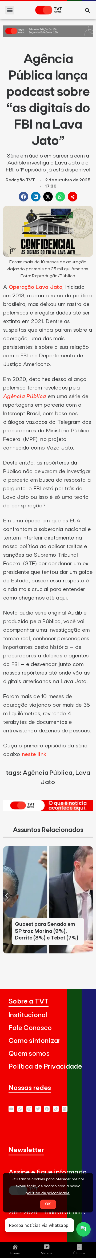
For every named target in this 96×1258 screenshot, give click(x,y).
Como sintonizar (35, 1041)
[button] (9, 10)
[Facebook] (47, 1109)
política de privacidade (48, 1193)
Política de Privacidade (45, 1066)
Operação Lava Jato (35, 287)
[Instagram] (29, 1109)
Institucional (28, 1015)
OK (48, 1204)
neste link (34, 754)
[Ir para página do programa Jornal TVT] (48, 35)
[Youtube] (11, 1109)
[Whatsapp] (20, 1109)
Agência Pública (24, 396)
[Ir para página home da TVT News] (48, 809)
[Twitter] (38, 1109)
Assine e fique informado (48, 1172)
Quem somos (29, 1053)
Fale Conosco (30, 1028)
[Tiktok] (56, 1109)
